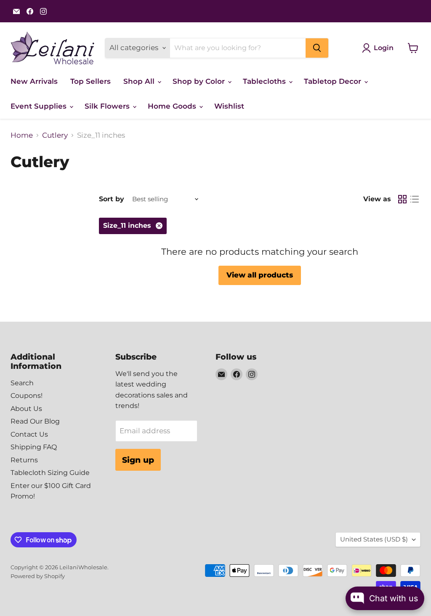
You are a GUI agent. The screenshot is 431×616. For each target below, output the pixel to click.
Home (22, 135)
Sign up (138, 460)
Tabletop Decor (333, 81)
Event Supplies (40, 106)
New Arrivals (34, 81)
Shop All (140, 81)
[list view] (415, 199)
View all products (259, 275)
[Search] (317, 48)
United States (374, 539)
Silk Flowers (108, 106)
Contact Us (29, 434)
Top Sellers (90, 81)
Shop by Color (200, 81)
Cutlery (55, 135)
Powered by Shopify (38, 576)
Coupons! (27, 396)
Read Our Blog (35, 421)
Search (22, 383)
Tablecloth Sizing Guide (50, 473)
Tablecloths (265, 81)
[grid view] (402, 199)
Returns (24, 460)
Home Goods (173, 106)
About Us (26, 409)
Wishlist (229, 106)
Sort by (111, 199)
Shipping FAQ (34, 447)
